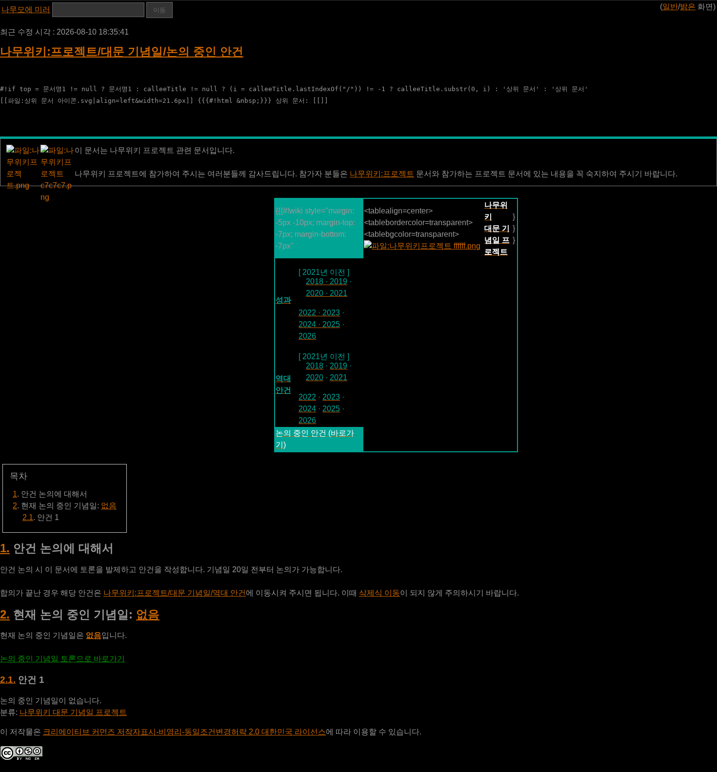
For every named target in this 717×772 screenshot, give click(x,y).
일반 (670, 6)
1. (5, 548)
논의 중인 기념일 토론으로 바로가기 (62, 659)
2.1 (27, 517)
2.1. (8, 680)
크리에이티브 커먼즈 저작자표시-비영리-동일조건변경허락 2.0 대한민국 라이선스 (184, 732)
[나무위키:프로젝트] (422, 246)
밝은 (688, 6)
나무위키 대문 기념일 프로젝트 (73, 712)
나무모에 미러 (25, 9)
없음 (109, 506)
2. (5, 614)
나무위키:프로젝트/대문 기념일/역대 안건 (174, 593)
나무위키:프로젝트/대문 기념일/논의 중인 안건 (121, 51)
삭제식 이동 (379, 593)
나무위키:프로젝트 (382, 174)
